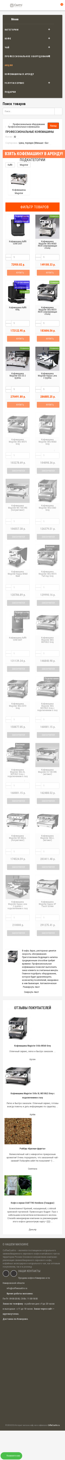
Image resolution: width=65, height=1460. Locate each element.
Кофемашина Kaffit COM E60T (17, 639)
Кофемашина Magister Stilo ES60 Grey (47, 508)
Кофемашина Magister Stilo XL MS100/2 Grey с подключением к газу (18, 773)
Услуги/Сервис (15, 83)
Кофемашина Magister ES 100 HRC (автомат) (47, 772)
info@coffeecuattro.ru (17, 1288)
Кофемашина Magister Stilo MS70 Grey (18, 442)
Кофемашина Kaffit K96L (17, 308)
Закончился (18, 471)
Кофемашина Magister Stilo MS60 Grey (47, 442)
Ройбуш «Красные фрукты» (33, 1148)
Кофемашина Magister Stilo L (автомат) (47, 838)
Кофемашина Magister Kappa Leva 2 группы (47, 375)
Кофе (8, 38)
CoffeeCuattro (9, 1250)
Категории (12, 29)
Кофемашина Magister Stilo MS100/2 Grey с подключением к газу (47, 707)
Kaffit (10, 164)
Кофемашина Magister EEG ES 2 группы (18, 375)
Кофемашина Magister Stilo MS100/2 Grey (47, 640)
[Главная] (6, 124)
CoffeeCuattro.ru (54, 1425)
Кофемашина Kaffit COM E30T (17, 242)
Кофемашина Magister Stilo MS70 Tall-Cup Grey (47, 574)
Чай (7, 47)
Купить (20, 272)
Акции (9, 65)
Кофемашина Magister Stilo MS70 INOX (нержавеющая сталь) (47, 310)
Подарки (10, 92)
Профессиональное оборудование (27, 56)
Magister (24, 164)
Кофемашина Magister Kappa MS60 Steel (17, 574)
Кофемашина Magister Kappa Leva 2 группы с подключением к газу (18, 905)
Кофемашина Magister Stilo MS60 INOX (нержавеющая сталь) (47, 244)
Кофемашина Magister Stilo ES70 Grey (17, 706)
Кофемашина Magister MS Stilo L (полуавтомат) (17, 838)
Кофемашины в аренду (19, 74)
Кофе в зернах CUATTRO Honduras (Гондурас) (32, 1203)
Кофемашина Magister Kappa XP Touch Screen (47, 904)
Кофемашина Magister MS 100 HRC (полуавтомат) (17, 508)
